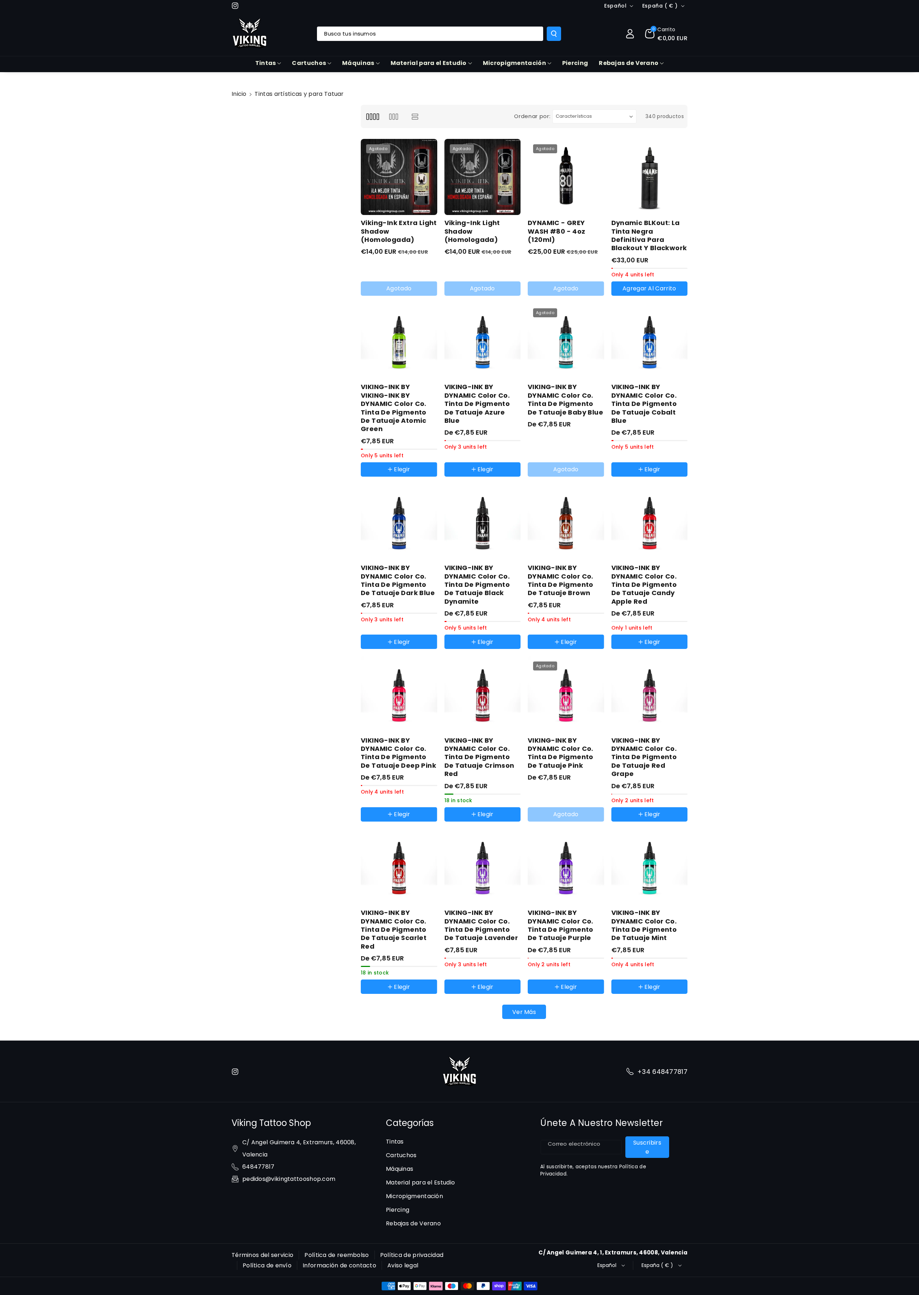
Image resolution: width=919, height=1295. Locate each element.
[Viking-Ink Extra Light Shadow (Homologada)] (399, 177)
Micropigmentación (514, 63)
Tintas (265, 63)
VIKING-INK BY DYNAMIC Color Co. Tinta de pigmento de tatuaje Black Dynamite (477, 585)
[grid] (372, 116)
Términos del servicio (262, 1255)
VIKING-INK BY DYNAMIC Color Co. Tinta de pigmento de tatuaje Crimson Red (479, 757)
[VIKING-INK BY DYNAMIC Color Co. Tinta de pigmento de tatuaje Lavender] (482, 867)
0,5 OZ (481, 650)
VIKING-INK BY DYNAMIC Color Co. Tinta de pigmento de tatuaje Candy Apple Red (644, 585)
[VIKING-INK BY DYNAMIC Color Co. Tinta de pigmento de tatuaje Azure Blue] (482, 341)
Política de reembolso (336, 1255)
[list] (415, 116)
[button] (666, 34)
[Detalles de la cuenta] (630, 34)
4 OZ (507, 650)
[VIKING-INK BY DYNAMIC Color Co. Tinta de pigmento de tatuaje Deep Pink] (399, 694)
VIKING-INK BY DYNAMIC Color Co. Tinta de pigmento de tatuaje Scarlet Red (393, 929)
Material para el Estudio (429, 63)
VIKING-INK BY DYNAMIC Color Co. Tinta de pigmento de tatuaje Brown (560, 580)
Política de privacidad (412, 1255)
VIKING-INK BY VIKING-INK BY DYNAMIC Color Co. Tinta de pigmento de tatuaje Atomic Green (393, 408)
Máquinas (358, 63)
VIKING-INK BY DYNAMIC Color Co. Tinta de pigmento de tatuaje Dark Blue (398, 580)
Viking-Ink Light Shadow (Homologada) (472, 231)
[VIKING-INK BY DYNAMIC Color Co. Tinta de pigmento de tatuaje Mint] (649, 867)
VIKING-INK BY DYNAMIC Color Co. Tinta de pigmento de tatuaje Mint (644, 925)
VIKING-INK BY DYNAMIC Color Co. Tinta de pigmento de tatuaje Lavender (481, 925)
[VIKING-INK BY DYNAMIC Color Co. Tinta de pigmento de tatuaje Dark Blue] (399, 522)
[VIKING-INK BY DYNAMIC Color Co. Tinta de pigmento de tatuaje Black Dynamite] (482, 522)
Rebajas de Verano (628, 63)
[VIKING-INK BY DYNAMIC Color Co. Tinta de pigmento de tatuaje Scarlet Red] (399, 867)
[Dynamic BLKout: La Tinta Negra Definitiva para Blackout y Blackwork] (649, 177)
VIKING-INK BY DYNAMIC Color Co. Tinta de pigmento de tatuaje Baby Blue (565, 399)
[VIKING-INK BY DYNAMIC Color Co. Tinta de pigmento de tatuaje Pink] (566, 694)
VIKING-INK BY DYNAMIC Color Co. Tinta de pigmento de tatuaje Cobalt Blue (644, 404)
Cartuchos (309, 63)
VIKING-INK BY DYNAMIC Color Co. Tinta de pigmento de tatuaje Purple (560, 925)
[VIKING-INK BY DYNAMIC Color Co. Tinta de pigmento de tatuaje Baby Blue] (566, 341)
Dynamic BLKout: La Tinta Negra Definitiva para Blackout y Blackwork (649, 235)
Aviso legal (402, 1265)
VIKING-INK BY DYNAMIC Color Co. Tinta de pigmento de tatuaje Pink (560, 753)
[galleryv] (394, 116)
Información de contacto (339, 1265)
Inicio (239, 94)
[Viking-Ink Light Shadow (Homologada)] (482, 177)
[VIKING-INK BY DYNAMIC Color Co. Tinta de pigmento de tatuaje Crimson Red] (482, 694)
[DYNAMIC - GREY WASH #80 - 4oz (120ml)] (566, 177)
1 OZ (457, 650)
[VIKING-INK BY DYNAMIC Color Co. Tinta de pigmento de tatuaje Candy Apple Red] (649, 522)
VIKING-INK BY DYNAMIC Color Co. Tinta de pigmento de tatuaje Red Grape (644, 757)
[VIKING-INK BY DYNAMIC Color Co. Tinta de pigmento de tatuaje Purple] (566, 867)
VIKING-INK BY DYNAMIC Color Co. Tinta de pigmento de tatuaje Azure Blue (477, 404)
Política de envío (267, 1265)
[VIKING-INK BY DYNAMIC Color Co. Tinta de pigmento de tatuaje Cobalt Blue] (649, 341)
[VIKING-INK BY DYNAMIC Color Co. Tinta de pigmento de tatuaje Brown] (566, 522)
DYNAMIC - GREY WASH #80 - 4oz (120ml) (557, 231)
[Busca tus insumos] (554, 34)
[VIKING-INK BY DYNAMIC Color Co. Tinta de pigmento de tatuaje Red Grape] (649, 694)
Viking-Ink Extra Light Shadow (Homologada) (399, 231)
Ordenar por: (532, 116)
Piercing (397, 1210)
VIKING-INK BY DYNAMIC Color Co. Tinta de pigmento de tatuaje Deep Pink (398, 753)
